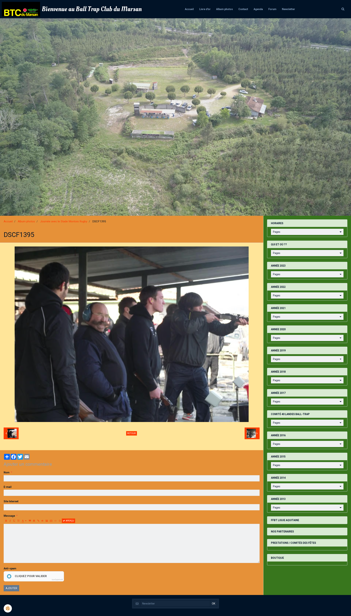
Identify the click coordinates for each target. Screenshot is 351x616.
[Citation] (30, 521)
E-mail (8, 486)
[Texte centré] (34, 521)
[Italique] (10, 521)
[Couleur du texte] (24, 521)
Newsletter (288, 9)
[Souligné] (14, 521)
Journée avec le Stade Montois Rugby (63, 221)
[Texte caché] (42, 521)
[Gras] (6, 521)
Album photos (224, 9)
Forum (272, 9)
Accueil (189, 9)
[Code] (55, 521)
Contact (243, 9)
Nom (7, 472)
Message (9, 515)
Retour (131, 433)
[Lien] (38, 521)
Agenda (258, 9)
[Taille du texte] (18, 521)
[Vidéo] (51, 521)
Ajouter (11, 588)
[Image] (46, 521)
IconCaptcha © (57, 580)
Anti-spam (10, 568)
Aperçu (69, 520)
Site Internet (11, 501)
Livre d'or (205, 9)
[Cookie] (8, 608)
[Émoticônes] (60, 521)
